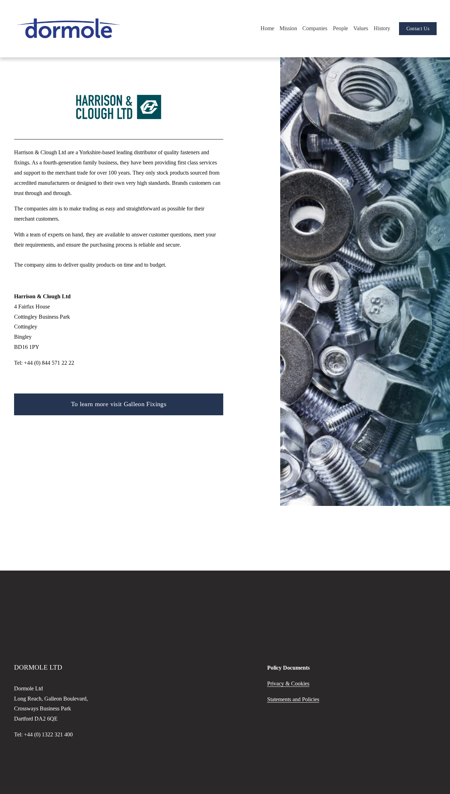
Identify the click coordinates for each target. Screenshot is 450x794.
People (340, 28)
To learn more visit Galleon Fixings (118, 404)
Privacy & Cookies (288, 683)
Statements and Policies (293, 699)
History (382, 28)
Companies (314, 28)
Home (267, 28)
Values (360, 28)
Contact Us (417, 28)
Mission (288, 28)
